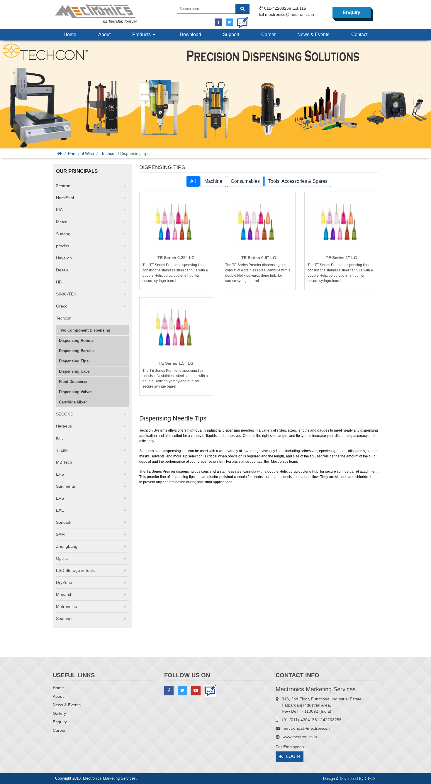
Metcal (62, 221)
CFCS (370, 778)
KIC (59, 209)
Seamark (64, 618)
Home (70, 34)
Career (268, 34)
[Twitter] (229, 22)
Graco (61, 306)
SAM (60, 534)
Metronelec (66, 606)
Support (231, 34)
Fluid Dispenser (73, 381)
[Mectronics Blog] (240, 20)
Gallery (59, 713)
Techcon (109, 153)
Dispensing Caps (74, 371)
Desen (62, 270)
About (104, 34)
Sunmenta (65, 486)
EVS (60, 498)
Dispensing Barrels (76, 351)
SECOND (64, 414)
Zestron (63, 185)
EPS (60, 474)
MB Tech (64, 462)
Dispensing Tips (74, 361)
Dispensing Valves (75, 392)
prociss (62, 246)
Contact (359, 34)
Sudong (63, 234)
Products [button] (142, 34)
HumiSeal (65, 197)
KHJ (60, 438)
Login (293, 756)
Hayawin (64, 258)
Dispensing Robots (76, 340)
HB (59, 282)
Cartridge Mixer (73, 402)
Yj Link (62, 450)
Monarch (64, 594)
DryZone (64, 582)
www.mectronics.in (300, 736)
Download (190, 34)
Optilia (62, 558)
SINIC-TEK (66, 294)
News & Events (313, 34)
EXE (60, 510)
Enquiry (351, 12)
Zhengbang (66, 546)
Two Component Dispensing (84, 330)
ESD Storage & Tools (75, 570)
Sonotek (63, 522)
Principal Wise (81, 153)
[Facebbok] (218, 22)
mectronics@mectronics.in (289, 14)
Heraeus (64, 426)
